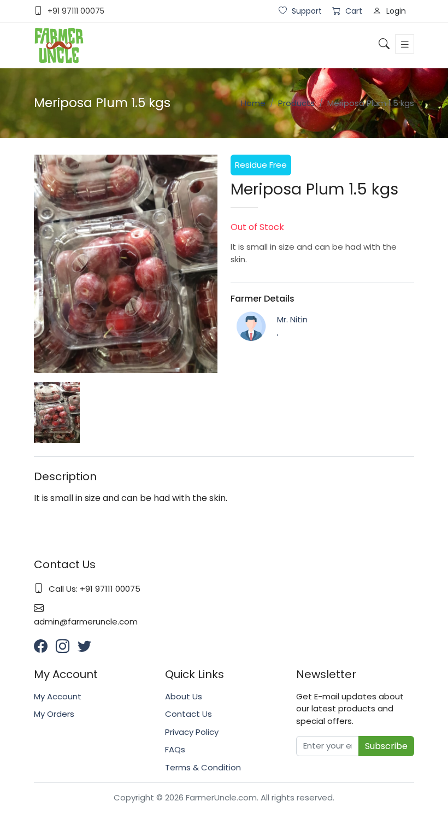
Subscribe (386, 746)
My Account (57, 696)
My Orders (54, 714)
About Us (183, 696)
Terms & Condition (203, 767)
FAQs (175, 749)
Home (253, 103)
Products (296, 103)
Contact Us (188, 714)
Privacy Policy (192, 732)
